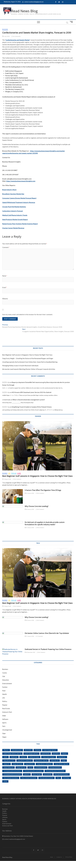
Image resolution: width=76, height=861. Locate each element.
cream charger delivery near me (12, 753)
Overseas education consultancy (33, 771)
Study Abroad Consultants (29, 778)
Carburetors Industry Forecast (12, 211)
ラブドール (6, 382)
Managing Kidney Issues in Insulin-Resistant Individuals (20, 365)
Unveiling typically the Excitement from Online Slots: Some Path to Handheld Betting (29, 362)
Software (5, 719)
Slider (19, 473)
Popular (13, 473)
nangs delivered (17, 764)
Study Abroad (36, 774)
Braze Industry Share (9, 190)
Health (4, 694)
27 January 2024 (30, 527)
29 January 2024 (30, 493)
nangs (63, 760)
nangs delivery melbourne (44, 764)
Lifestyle (23, 757)
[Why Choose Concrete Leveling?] (12, 512)
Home (51, 857)
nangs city (6, 764)
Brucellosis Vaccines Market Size (13, 194)
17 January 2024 (30, 636)
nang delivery (62, 757)
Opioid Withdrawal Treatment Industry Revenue (18, 202)
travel (5, 781)
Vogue (4, 737)
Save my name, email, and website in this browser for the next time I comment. (27, 314)
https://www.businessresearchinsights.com (20, 181)
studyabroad (47, 774)
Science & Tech (7, 712)
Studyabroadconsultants (46, 778)
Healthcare (14, 757)
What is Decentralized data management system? (29, 400)
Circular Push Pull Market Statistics (14, 207)
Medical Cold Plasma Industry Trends (14, 215)
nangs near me (21, 767)
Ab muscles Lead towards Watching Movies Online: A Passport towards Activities (28, 369)
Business (5, 29)
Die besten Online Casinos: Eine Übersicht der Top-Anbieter (47, 633)
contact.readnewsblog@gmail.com (34, 2)
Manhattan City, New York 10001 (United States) (18, 836)
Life (9, 473)
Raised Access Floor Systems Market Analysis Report (20, 224)
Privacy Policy (68, 857)
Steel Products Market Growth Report (15, 219)
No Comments (16, 36)
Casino (4, 673)
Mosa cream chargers (49, 757)
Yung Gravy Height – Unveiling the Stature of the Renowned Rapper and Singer (27, 358)
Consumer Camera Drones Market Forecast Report (19, 198)
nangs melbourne (8, 767)
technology (66, 778)
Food (3, 691)
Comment (6, 247)
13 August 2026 (7, 479)
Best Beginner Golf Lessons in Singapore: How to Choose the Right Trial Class (27, 355)
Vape (4, 733)
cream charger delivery (50, 750)
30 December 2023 (30, 652)
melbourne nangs (34, 757)
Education (5, 680)
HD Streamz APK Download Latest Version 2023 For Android (31, 392)
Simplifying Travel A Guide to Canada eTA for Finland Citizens (32, 407)
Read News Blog (24, 11)
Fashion (4, 687)
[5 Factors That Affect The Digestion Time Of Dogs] (12, 496)
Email (4, 287)
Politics (4, 701)
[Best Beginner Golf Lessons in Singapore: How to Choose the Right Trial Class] (38, 445)
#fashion (6, 750)
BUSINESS (28, 750)
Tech (3, 726)
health (5, 757)
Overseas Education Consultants (55, 771)
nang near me (54, 760)
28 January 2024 (30, 509)
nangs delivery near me (61, 764)
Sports (4, 723)
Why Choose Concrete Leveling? (36, 506)
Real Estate (6, 708)
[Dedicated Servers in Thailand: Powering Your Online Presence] (12, 651)
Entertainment (7, 683)
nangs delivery (29, 764)
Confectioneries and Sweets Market (18, 40)
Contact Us (59, 857)
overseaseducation (41, 767)
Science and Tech (7, 825)
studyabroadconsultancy (61, 774)
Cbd (3, 676)
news (30, 767)
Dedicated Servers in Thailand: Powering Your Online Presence (48, 649)
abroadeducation (16, 750)
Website (5, 298)
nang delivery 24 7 (9, 760)
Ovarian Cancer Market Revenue (13, 228)
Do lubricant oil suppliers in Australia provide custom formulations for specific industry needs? (45, 523)
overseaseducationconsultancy (12, 771)
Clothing (37, 750)
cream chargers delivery (31, 753)
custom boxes (45, 753)
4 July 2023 (6, 36)
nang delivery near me (41, 760)
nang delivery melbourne (24, 760)
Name (4, 276)
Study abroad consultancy (11, 778)
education (56, 753)
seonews (26, 774)
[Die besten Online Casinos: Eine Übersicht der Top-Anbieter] (12, 639)
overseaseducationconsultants (12, 774)
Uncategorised (7, 730)
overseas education (55, 767)
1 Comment (40, 636)
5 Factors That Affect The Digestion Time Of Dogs (43, 490)
